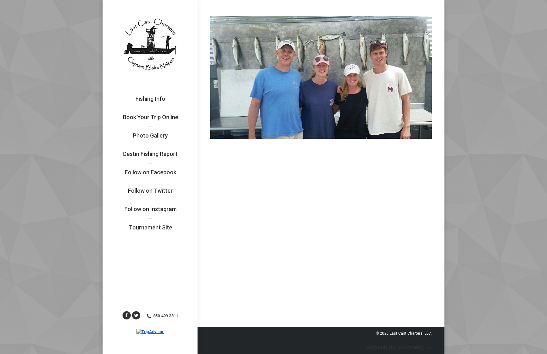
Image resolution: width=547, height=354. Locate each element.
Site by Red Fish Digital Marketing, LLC (399, 347)
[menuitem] (150, 99)
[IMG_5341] (321, 77)
